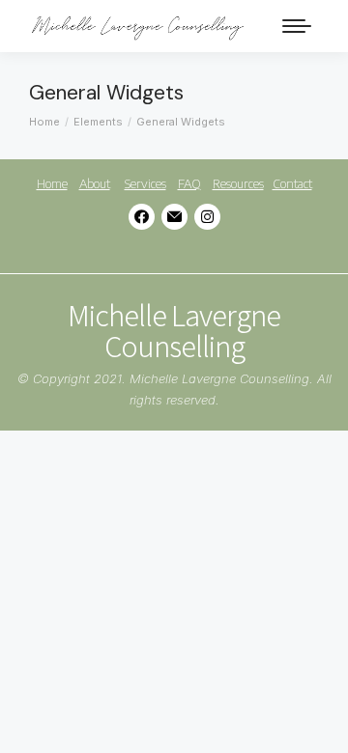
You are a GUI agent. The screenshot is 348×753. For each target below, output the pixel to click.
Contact (292, 183)
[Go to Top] (319, 724)
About (94, 183)
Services (145, 183)
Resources (238, 183)
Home (52, 183)
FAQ (189, 183)
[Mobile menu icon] (297, 26)
